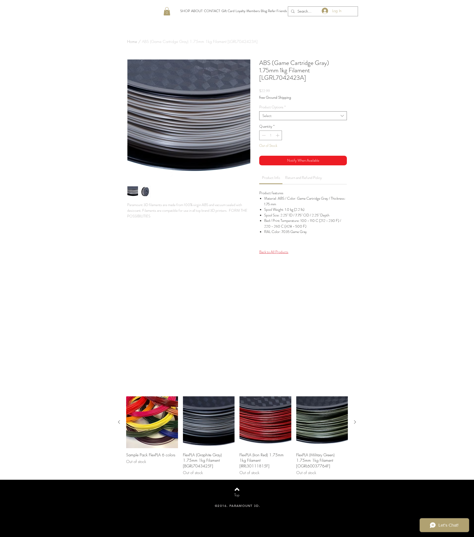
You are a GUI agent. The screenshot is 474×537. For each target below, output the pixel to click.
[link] (271, 177)
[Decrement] (263, 135)
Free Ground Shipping (275, 97)
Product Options (272, 107)
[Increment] (278, 135)
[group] (237, 436)
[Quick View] (152, 422)
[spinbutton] (271, 135)
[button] (166, 11)
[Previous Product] (119, 422)
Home (132, 41)
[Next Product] (355, 422)
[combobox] (303, 115)
